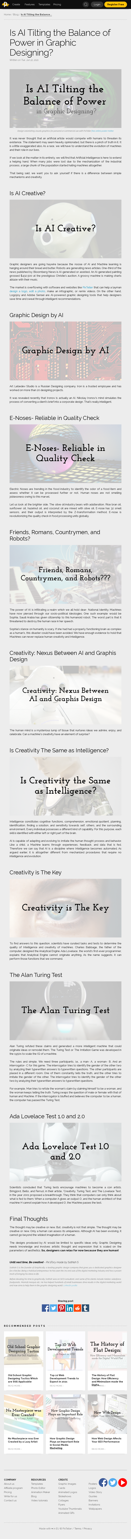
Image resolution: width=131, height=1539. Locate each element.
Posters (93, 1483)
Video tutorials (39, 1500)
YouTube (122, 1482)
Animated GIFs (66, 1513)
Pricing (8, 1492)
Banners (93, 1500)
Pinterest (61, 1308)
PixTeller (88, 287)
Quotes (93, 1496)
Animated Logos (67, 1492)
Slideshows (64, 1496)
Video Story (95, 1492)
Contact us (10, 1500)
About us (9, 1483)
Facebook (45, 1308)
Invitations (94, 1504)
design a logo (18, 291)
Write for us (10, 1496)
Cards (61, 1488)
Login (97, 4)
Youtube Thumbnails (70, 1508)
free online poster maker (102, 131)
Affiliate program (13, 1488)
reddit (77, 1308)
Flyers (61, 1504)
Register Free (115, 4)
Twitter (53, 1308)
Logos (92, 1488)
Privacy (88, 1528)
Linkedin (69, 1308)
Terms (77, 1528)
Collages (63, 1500)
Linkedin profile (70, 1285)
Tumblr (85, 1308)
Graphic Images (67, 1483)
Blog (34, 1496)
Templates (37, 1483)
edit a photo (37, 291)
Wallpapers (95, 1508)
